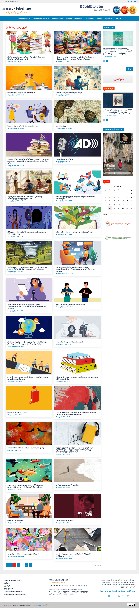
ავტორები (7, 586)
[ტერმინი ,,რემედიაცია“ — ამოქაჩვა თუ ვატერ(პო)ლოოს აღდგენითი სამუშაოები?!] (29, 362)
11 (109, 201)
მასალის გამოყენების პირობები (15, 594)
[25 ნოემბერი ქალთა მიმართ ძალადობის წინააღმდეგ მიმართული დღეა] (29, 217)
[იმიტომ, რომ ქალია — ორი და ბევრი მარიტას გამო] (77, 217)
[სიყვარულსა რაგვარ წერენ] (29, 398)
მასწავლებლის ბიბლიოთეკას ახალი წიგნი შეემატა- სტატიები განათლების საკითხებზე (118, 51)
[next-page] (30, 565)
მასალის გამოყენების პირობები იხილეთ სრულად (117, 591)
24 (105, 208)
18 (110, 204)
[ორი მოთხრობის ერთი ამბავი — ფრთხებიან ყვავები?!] (29, 433)
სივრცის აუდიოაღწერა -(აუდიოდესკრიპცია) (23, 126)
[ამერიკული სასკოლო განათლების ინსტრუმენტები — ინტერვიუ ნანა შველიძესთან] (29, 42)
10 (105, 201)
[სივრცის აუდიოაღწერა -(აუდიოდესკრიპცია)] (29, 111)
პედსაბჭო (7, 583)
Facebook (114, 596)
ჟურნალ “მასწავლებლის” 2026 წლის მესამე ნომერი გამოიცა (117, 111)
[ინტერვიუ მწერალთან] (29, 506)
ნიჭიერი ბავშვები (62, 126)
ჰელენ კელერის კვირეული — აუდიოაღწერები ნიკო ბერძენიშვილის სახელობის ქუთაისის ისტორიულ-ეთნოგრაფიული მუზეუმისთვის (74, 450)
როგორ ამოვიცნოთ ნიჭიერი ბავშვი (69, 92)
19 (114, 204)
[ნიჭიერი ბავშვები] (77, 111)
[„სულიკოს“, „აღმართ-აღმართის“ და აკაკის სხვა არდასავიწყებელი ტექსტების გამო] (29, 182)
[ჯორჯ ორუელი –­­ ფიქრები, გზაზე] (77, 470)
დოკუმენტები (8, 588)
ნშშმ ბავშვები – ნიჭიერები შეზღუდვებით (21, 92)
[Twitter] (131, 1)
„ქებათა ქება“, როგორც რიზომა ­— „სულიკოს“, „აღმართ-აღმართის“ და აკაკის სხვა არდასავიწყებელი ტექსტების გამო (28, 161)
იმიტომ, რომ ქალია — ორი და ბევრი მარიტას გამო (74, 232)
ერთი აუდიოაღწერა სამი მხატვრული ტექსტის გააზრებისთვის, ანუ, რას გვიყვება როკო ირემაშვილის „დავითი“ (75, 269)
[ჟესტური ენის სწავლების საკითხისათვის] (77, 290)
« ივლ (105, 214)
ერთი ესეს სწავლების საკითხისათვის (69, 342)
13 (119, 201)
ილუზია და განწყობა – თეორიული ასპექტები (23, 554)
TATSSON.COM (39, 605)
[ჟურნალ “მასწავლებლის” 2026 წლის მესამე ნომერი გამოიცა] (118, 100)
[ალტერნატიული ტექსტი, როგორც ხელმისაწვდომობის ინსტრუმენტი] (77, 182)
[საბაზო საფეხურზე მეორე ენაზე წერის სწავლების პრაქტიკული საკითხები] (77, 539)
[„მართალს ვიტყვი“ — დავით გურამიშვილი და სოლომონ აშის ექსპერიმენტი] (77, 362)
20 (119, 204)
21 (123, 204)
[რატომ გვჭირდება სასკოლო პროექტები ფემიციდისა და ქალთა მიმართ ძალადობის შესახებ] (77, 398)
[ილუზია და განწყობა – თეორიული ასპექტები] (29, 539)
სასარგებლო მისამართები (13, 591)
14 (123, 201)
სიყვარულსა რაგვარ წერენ (17, 412)
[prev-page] (7, 565)
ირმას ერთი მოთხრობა (64, 520)
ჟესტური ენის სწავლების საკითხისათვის (70, 304)
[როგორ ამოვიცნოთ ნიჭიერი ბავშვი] (77, 78)
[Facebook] (128, 1)
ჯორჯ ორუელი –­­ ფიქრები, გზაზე (67, 485)
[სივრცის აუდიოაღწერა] (77, 145)
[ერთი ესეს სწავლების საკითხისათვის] (77, 327)
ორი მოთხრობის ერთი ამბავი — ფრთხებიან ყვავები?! (26, 448)
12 (114, 201)
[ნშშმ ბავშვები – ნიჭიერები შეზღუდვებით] (29, 78)
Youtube (133, 596)
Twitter (124, 596)
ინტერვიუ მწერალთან (15, 520)
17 (105, 204)
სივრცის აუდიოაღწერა (64, 159)
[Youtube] (135, 1)
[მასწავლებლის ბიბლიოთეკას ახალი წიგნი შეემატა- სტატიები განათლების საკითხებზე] (118, 38)
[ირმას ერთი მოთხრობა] (77, 506)
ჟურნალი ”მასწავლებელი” (13, 580)
